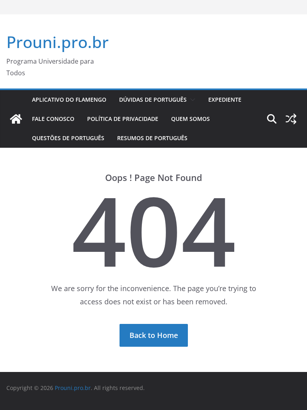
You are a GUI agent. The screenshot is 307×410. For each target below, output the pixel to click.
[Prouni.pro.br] (16, 119)
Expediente (224, 99)
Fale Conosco (53, 119)
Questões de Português (68, 138)
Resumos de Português (152, 138)
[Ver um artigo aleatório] (291, 119)
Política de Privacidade (122, 119)
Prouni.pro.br (57, 42)
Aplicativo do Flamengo (69, 99)
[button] (191, 99)
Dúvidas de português (153, 99)
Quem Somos (190, 119)
